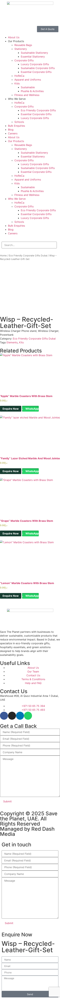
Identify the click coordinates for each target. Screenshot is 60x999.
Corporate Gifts (24, 60)
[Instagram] (12, 716)
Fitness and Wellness (26, 95)
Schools (19, 121)
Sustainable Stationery (34, 52)
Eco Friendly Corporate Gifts (38, 110)
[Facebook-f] (4, 716)
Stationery (20, 48)
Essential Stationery (33, 56)
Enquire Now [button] (11, 408)
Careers (12, 133)
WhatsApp (32, 408)
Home (3, 255)
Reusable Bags (23, 45)
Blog (10, 129)
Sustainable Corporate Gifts (38, 68)
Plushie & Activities (32, 91)
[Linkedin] (20, 716)
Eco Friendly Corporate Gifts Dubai (28, 255)
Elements (12, 342)
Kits (21, 342)
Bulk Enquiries (16, 125)
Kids (17, 83)
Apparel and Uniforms (27, 79)
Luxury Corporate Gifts (35, 64)
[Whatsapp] (28, 716)
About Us (13, 37)
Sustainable (28, 87)
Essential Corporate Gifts (36, 72)
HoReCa (19, 75)
